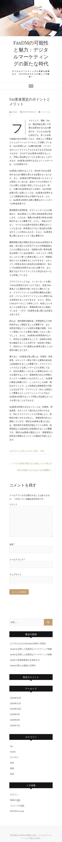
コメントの (17, 805)
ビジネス (29, 451)
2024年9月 (15, 714)
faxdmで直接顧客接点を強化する (25, 660)
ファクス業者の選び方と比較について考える (30, 463)
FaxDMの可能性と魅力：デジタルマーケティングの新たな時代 (31, 53)
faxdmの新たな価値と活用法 (23, 665)
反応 (12, 762)
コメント (13, 504)
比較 (42, 451)
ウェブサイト (15, 574)
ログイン (14, 794)
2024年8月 (15, 720)
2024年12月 (15, 698)
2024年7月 (15, 725)
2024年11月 (15, 703)
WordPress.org (17, 811)
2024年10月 (15, 709)
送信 (12, 774)
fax (22, 451)
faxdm (13, 751)
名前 (12, 544)
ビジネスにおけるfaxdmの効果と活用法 (28, 643)
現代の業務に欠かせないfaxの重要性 (35, 470)
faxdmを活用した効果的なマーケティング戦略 (31, 649)
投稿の (15, 800)
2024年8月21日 (29, 112)
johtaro (14, 112)
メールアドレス (17, 559)
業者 (36, 451)
